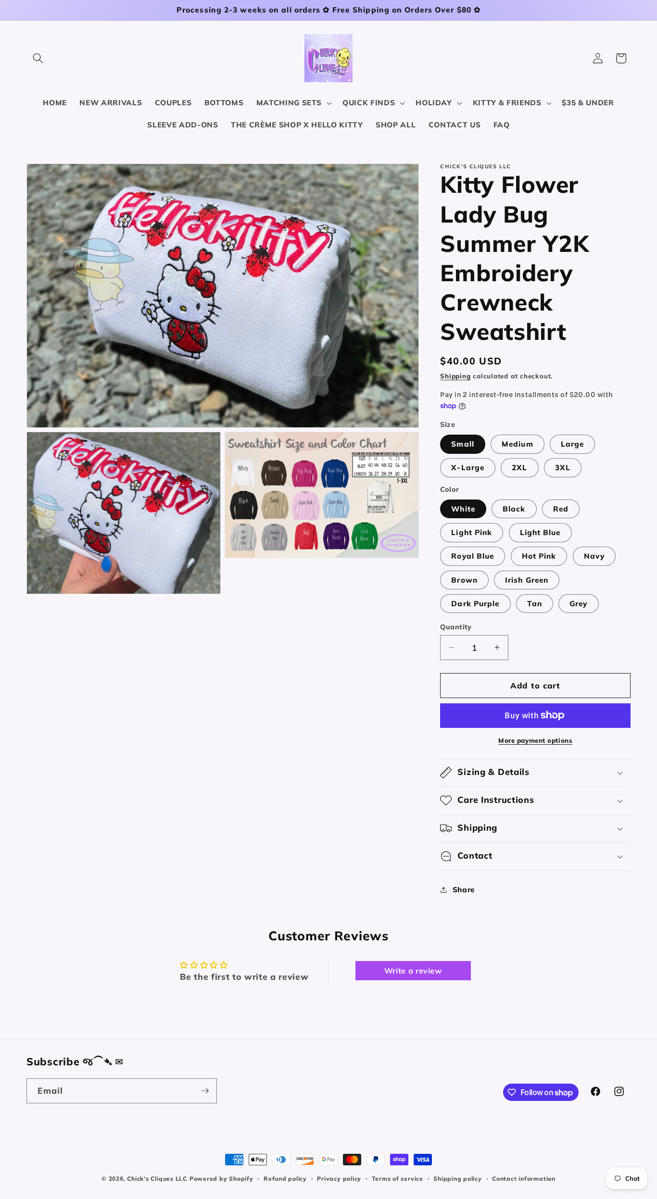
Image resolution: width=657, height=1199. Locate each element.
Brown (464, 579)
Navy (594, 556)
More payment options (535, 740)
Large (572, 444)
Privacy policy (339, 1178)
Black (514, 508)
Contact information (524, 1178)
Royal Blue (472, 556)
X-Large (467, 467)
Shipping (455, 376)
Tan (534, 603)
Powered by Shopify (221, 1178)
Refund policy (285, 1178)
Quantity (456, 627)
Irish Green (526, 579)
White (463, 508)
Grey (578, 603)
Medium (517, 444)
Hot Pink (539, 556)
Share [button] (464, 889)
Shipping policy (457, 1178)
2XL (519, 467)
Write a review (413, 970)
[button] (38, 58)
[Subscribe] (204, 1090)
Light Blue (540, 532)
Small (462, 444)
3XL (562, 467)
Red (561, 508)
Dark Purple (475, 603)
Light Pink (471, 532)
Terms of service (397, 1178)
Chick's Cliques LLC (157, 1178)
